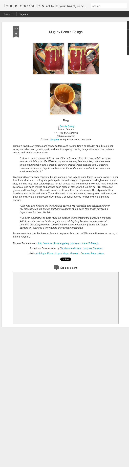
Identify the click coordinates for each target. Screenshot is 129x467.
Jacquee (54, 139)
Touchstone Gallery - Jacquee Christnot (81, 248)
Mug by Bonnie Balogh (66, 31)
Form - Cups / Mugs (58, 253)
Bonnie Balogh (67, 126)
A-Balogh (41, 253)
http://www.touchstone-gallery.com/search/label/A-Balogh (68, 243)
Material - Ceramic (80, 253)
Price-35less (97, 253)
